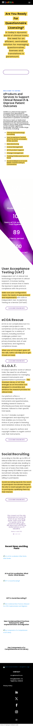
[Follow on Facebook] (16, 705)
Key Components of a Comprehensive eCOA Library (16, 648)
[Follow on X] (16, 698)
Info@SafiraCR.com (16, 675)
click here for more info (16, 308)
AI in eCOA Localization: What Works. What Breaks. (16, 574)
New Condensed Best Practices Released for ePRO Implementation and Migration (16, 623)
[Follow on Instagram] (16, 712)
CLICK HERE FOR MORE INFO (16, 72)
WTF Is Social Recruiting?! (16, 598)
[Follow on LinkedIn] (16, 692)
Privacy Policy (7, 686)
